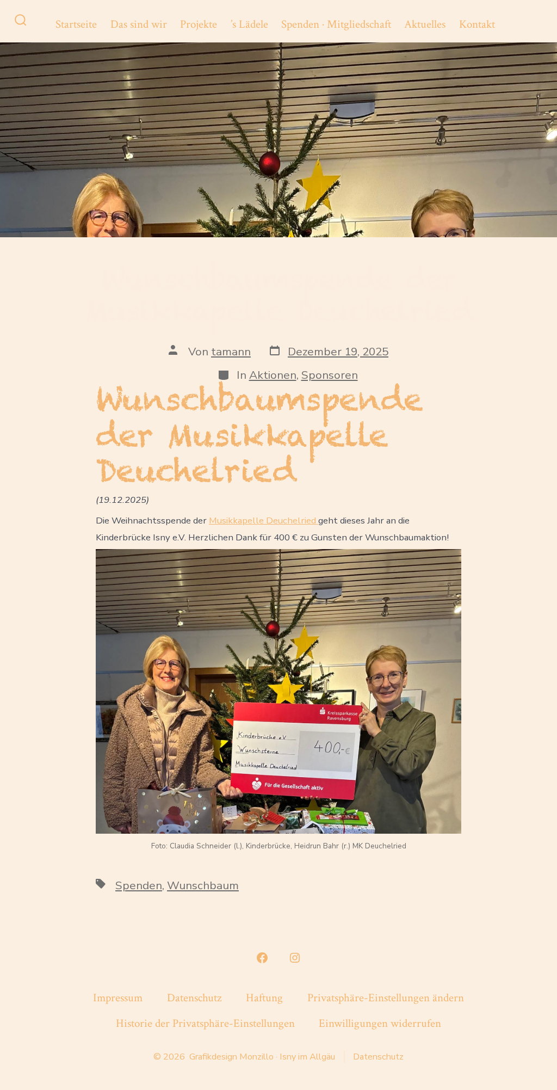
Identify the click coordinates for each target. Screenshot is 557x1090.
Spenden (138, 885)
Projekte (198, 24)
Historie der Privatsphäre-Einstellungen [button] (205, 1023)
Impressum (118, 997)
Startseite (76, 24)
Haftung (264, 997)
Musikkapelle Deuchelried (263, 520)
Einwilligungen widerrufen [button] (380, 1023)
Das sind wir (138, 24)
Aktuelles (424, 24)
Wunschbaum (203, 885)
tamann (231, 351)
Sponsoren (329, 375)
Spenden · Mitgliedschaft (336, 24)
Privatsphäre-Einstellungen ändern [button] (385, 997)
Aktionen (272, 375)
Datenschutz (194, 997)
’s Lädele (249, 24)
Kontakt (477, 24)
